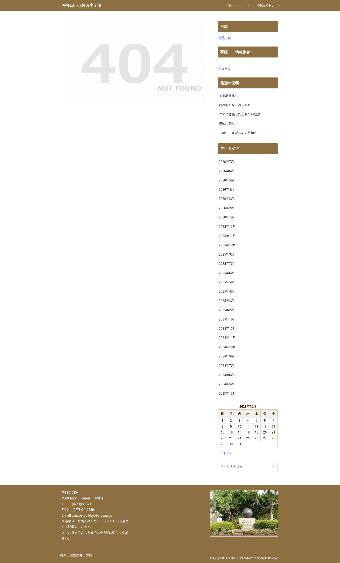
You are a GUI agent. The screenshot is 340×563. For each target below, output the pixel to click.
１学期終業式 (228, 96)
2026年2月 (226, 208)
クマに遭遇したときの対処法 (239, 114)
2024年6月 (226, 375)
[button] (274, 466)
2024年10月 (227, 347)
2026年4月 (226, 189)
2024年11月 (227, 337)
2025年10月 (227, 245)
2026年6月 (226, 171)
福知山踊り (227, 123)
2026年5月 (226, 180)
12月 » (226, 453)
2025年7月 (226, 263)
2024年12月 (227, 328)
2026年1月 (226, 217)
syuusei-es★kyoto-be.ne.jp (92, 515)
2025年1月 (226, 319)
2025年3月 (226, 300)
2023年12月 (227, 393)
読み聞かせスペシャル (235, 105)
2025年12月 (227, 226)
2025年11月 (227, 235)
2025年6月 (226, 273)
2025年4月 (226, 291)
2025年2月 (226, 310)
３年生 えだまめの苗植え (238, 133)
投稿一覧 (224, 38)
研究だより (226, 69)
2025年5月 (226, 282)
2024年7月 (226, 365)
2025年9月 (226, 254)
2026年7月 (226, 161)
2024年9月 (226, 356)
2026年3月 (226, 198)
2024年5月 (226, 384)
